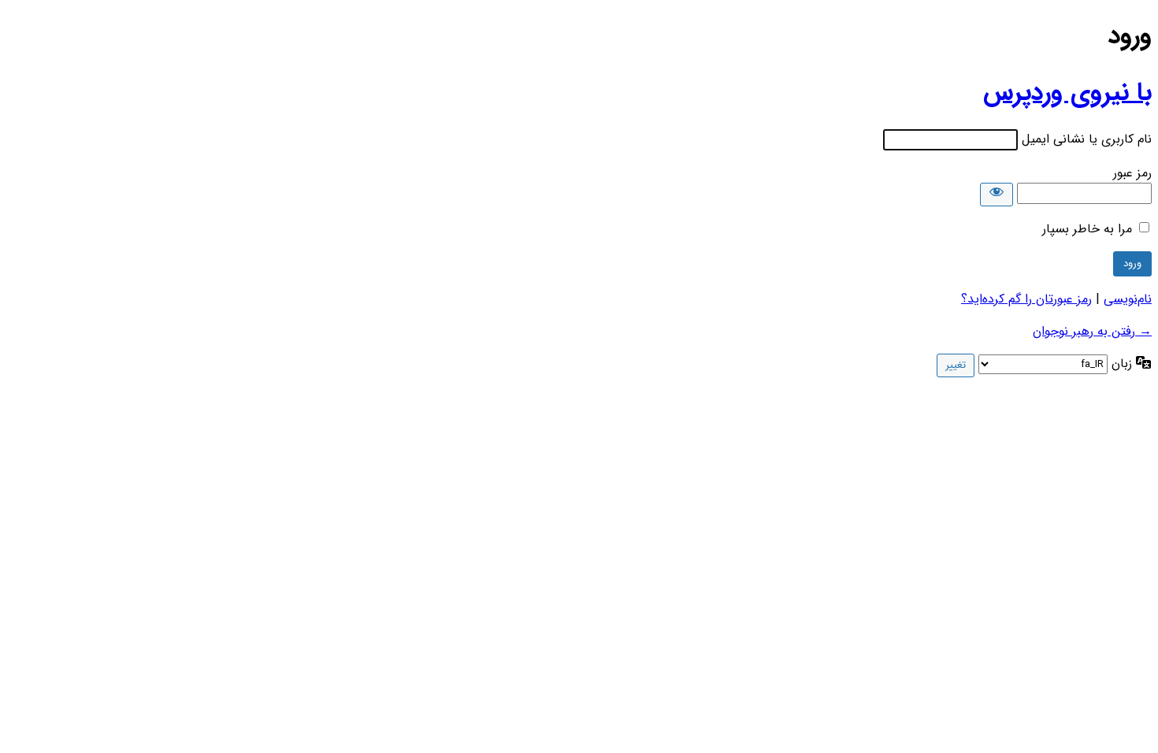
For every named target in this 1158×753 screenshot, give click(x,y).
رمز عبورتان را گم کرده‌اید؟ (1026, 299)
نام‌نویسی (1128, 299)
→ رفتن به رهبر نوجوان (1092, 331)
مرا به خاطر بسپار (1087, 229)
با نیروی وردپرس (1067, 93)
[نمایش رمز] (996, 194)
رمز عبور (1132, 173)
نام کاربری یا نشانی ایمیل (1087, 139)
